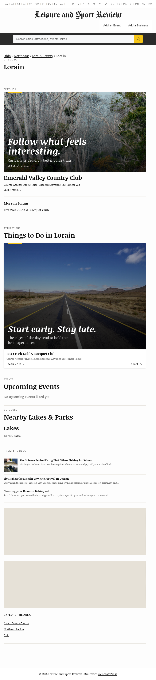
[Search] (138, 39)
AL (6, 4)
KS (94, 4)
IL (78, 4)
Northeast (21, 55)
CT (43, 4)
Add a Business (138, 25)
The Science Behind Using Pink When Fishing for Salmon (56, 460)
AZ (18, 4)
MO (150, 4)
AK (12, 4)
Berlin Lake (12, 436)
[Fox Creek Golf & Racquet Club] (75, 296)
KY (100, 4)
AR (24, 4)
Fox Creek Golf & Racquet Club (26, 210)
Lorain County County (16, 623)
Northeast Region (14, 629)
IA (89, 4)
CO (37, 4)
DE (49, 4)
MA (125, 4)
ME (112, 4)
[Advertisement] (74, 531)
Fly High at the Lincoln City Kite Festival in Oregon (36, 479)
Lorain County (42, 55)
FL (55, 4)
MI (131, 4)
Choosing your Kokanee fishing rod (26, 491)
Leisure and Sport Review (78, 14)
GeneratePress (107, 674)
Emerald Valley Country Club (43, 178)
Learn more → (13, 190)
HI (67, 4)
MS (143, 4)
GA (61, 4)
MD (118, 4)
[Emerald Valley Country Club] (75, 132)
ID (73, 4)
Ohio (7, 55)
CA (30, 4)
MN (137, 4)
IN (83, 4)
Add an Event (112, 25)
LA (106, 4)
